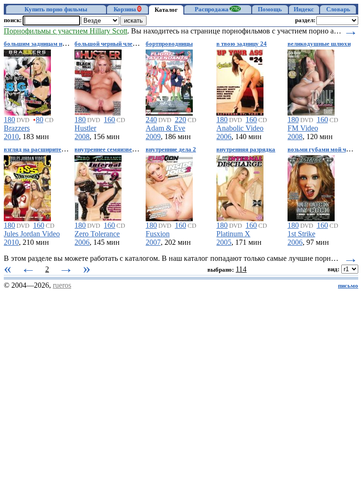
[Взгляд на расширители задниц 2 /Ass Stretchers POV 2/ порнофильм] (27, 187)
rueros (62, 285)
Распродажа (217, 9)
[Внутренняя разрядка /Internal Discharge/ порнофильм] (239, 187)
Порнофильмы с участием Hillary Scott (65, 31)
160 (109, 120)
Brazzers (17, 128)
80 (39, 120)
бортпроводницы (169, 44)
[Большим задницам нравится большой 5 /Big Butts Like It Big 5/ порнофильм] (27, 81)
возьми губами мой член (321, 149)
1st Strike (301, 234)
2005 (223, 242)
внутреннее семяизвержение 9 (115, 149)
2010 (11, 137)
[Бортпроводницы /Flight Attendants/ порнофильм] (169, 81)
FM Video (303, 128)
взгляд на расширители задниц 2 (48, 149)
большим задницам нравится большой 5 (59, 44)
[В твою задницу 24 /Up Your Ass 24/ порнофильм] (239, 81)
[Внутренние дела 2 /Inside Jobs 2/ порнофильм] (169, 187)
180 (9, 120)
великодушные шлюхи (319, 44)
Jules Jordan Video (32, 234)
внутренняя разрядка (245, 149)
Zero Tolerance (97, 234)
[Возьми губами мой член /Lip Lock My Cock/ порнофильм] (311, 187)
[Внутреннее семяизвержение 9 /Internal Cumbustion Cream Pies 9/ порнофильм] (98, 187)
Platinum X (233, 234)
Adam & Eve (165, 128)
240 (151, 120)
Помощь (270, 9)
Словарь (338, 9)
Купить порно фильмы (56, 9)
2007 (153, 242)
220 (180, 120)
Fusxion (158, 234)
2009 (153, 137)
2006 (223, 137)
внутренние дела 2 (171, 149)
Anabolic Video (239, 128)
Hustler (85, 128)
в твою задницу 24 (241, 44)
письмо (348, 286)
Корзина (127, 9)
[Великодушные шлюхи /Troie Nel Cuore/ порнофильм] (311, 81)
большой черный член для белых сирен (128, 44)
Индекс (304, 9)
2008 (82, 137)
